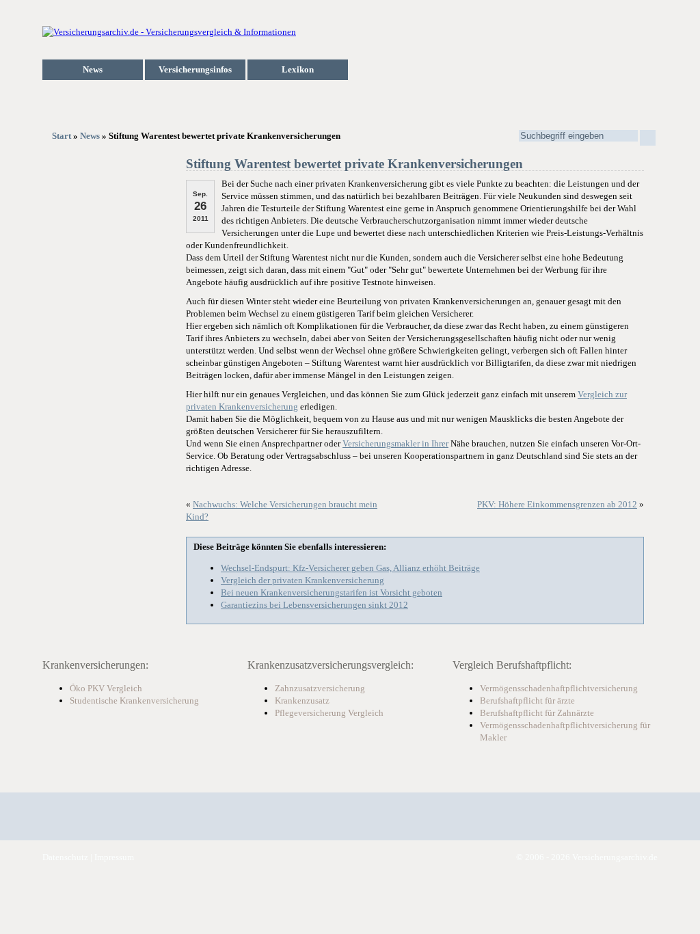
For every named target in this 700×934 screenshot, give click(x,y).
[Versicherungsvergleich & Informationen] (169, 32)
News (93, 69)
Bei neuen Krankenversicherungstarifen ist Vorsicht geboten (331, 592)
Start (61, 136)
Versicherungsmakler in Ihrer (395, 443)
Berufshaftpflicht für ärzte (527, 700)
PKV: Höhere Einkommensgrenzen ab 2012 (557, 504)
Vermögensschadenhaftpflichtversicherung (559, 688)
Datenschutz (65, 857)
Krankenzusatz (302, 700)
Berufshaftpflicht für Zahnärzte (537, 713)
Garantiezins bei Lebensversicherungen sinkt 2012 (314, 605)
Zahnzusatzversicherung (320, 688)
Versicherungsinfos (195, 69)
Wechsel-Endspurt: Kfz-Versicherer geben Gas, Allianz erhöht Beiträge (350, 568)
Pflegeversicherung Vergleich (329, 713)
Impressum (114, 857)
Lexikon (298, 69)
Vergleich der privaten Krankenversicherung (302, 580)
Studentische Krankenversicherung (134, 700)
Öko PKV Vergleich (106, 688)
